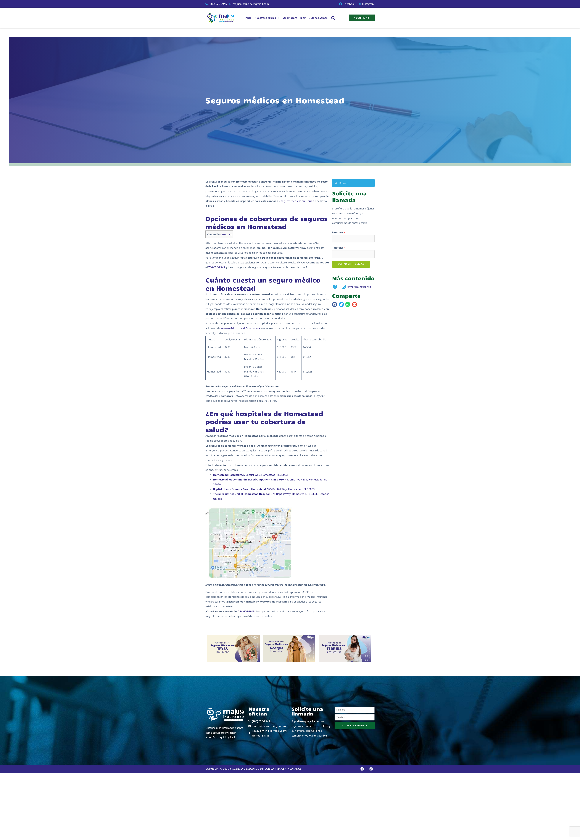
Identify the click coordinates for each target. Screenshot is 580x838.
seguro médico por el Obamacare (239, 328)
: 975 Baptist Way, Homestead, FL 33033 (250, 475)
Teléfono (338, 248)
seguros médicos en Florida (297, 201)
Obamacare (290, 18)
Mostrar (226, 234)
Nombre (338, 232)
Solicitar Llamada (351, 264)
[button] (333, 17)
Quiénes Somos (318, 18)
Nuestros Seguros (265, 18)
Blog (303, 18)
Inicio (248, 18)
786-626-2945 (216, 267)
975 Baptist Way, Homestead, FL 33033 (264, 489)
